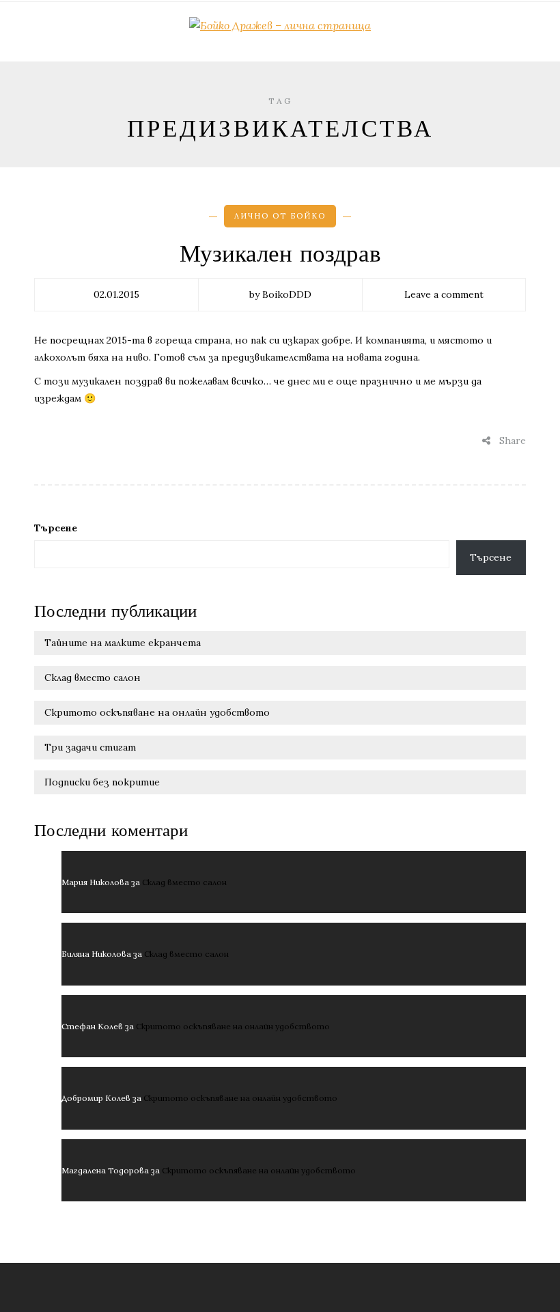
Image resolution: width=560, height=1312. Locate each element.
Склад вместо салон (92, 677)
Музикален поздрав (280, 254)
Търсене (55, 528)
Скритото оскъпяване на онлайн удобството (157, 712)
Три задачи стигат (90, 747)
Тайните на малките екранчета (122, 643)
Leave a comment (444, 294)
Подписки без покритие (102, 782)
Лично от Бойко (280, 216)
